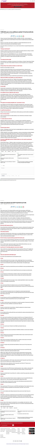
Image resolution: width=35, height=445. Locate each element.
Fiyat (5, 151)
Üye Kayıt (1, 436)
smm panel (7, 433)
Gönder (3, 175)
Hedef (12, 151)
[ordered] (12, 175)
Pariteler (19, 433)
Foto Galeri (23, 428)
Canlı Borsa (13, 428)
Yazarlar (23, 431)
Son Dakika (7, 432)
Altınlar (19, 428)
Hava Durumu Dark (3, 428)
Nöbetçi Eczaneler (9, 431)
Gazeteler (23, 432)
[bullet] (13, 175)
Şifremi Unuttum (2, 437)
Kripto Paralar (20, 432)
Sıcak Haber (23, 433)
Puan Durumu (14, 431)
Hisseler (19, 431)
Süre (15, 151)
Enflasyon (2, 151)
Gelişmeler (9, 151)
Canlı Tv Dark (8, 428)
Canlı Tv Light (2, 431)
